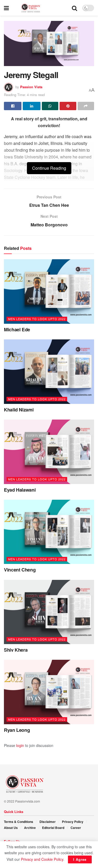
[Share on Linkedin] (31, 106)
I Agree (80, 859)
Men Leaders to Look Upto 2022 (37, 319)
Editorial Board (53, 827)
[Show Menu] (6, 8)
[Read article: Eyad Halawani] (49, 452)
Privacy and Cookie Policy (42, 859)
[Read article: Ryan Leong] (49, 692)
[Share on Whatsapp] (50, 106)
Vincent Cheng (20, 569)
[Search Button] (74, 8)
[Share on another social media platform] (86, 106)
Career (76, 827)
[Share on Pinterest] (68, 106)
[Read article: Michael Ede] (49, 291)
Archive (30, 827)
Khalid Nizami (18, 409)
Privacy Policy (72, 821)
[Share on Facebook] (12, 106)
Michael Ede (17, 329)
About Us (11, 827)
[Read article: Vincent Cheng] (49, 532)
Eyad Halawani (20, 489)
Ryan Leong (17, 730)
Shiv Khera (15, 649)
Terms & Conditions (18, 821)
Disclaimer (47, 821)
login (20, 745)
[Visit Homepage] (40, 8)
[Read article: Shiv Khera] (49, 612)
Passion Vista (31, 86)
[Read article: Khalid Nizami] (49, 371)
